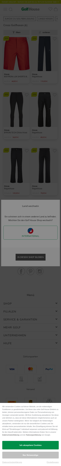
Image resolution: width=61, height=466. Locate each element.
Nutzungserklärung (33, 435)
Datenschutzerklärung (10, 435)
